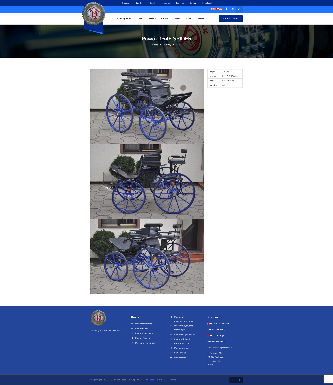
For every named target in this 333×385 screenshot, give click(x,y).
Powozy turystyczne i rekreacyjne (184, 327)
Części (188, 18)
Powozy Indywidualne (184, 334)
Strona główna (124, 18)
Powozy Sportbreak (144, 333)
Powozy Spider (142, 328)
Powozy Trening (143, 338)
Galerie (164, 18)
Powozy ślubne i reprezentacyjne (182, 341)
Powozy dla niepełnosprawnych (183, 319)
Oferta (151, 18)
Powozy (167, 44)
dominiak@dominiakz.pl (222, 347)
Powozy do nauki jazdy (145, 343)
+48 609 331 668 (215, 330)
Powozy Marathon (143, 323)
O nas (139, 18)
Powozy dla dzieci (182, 348)
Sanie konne (180, 352)
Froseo (152, 379)
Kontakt (200, 18)
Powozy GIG (180, 357)
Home (155, 44)
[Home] (108, 322)
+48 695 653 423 (215, 341)
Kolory (177, 18)
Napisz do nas (230, 18)
